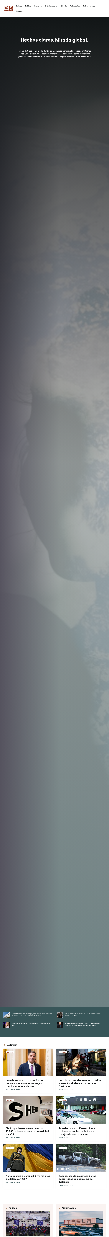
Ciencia (64, 6)
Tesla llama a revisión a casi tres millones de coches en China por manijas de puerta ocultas (77, 1131)
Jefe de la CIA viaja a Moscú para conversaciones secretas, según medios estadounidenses (24, 1083)
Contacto (19, 11)
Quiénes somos (89, 6)
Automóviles (75, 6)
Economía (38, 6)
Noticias (19, 6)
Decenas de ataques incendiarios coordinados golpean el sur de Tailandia (77, 1179)
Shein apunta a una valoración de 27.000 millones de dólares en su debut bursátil (27, 1131)
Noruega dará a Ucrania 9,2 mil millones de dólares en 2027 (28, 1177)
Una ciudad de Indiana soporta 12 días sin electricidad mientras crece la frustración (80, 1083)
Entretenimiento (51, 6)
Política (28, 6)
